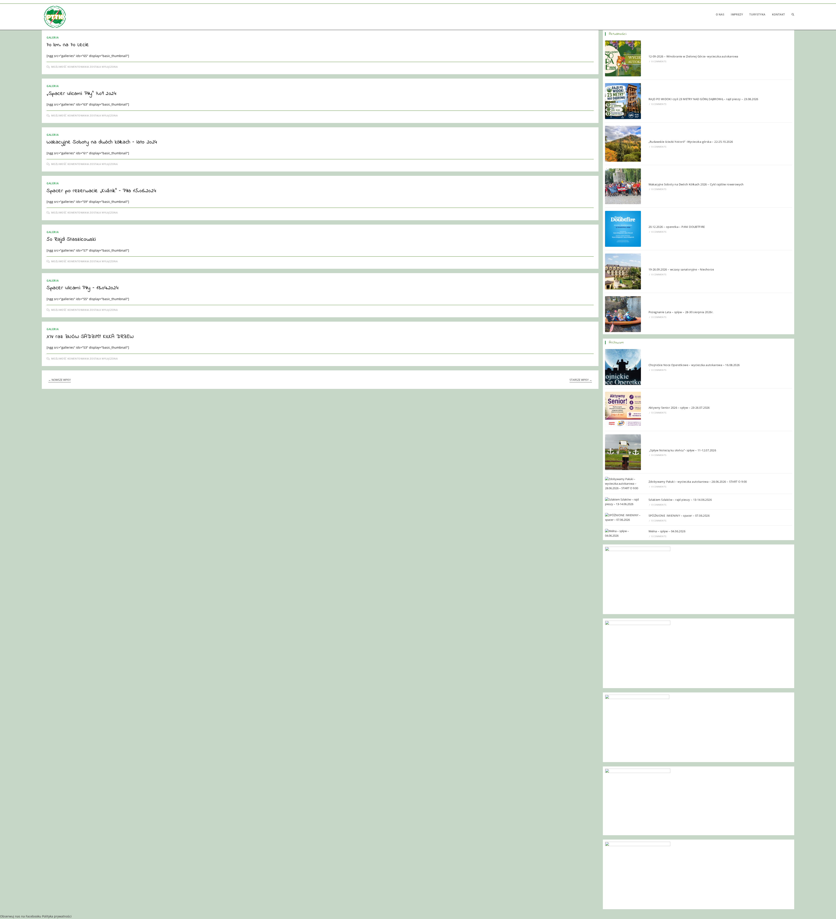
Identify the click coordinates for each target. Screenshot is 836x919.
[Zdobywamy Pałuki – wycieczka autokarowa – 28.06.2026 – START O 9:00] (623, 483)
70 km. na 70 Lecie (68, 45)
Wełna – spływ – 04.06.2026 (667, 531)
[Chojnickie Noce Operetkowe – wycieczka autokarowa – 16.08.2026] (623, 367)
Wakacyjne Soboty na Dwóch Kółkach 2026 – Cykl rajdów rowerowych (696, 184)
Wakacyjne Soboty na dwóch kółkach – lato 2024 (102, 142)
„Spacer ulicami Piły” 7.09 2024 (81, 93)
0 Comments (658, 61)
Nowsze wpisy (59, 380)
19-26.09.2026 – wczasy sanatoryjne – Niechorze (681, 269)
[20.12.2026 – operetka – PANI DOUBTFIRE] (623, 229)
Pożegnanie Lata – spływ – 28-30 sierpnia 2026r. (681, 312)
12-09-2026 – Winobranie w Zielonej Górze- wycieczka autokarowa (693, 56)
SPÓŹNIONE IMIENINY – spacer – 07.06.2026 (679, 515)
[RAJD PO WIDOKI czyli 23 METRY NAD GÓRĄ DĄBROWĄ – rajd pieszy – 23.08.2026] (623, 101)
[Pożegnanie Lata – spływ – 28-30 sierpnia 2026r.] (623, 314)
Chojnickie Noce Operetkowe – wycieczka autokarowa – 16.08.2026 (694, 365)
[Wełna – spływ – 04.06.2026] (623, 533)
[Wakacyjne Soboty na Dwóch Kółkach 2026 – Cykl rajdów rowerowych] (623, 186)
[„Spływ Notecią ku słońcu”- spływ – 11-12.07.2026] (623, 452)
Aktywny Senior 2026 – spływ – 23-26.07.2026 (679, 408)
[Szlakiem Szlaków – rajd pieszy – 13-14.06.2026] (623, 501)
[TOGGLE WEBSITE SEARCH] (792, 14)
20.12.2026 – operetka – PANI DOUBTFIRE (677, 227)
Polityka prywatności (57, 916)
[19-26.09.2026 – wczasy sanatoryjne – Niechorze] (623, 271)
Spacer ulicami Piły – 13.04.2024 (82, 288)
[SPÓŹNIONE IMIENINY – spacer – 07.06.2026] (623, 517)
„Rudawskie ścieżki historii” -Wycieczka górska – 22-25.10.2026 (691, 142)
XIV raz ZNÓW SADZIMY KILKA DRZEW (90, 337)
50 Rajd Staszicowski (71, 239)
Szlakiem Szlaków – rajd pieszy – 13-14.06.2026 (681, 500)
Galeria (53, 37)
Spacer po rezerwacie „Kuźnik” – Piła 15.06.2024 (101, 191)
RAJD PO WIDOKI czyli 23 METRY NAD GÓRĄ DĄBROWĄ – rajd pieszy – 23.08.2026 (703, 99)
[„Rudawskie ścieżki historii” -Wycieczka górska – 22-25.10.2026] (623, 144)
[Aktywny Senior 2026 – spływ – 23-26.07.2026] (623, 410)
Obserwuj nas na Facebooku (20, 916)
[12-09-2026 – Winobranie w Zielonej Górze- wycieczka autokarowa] (623, 58)
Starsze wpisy (581, 380)
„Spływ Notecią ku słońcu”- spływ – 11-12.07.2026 (682, 450)
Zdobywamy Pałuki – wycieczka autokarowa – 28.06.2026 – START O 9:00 (698, 482)
